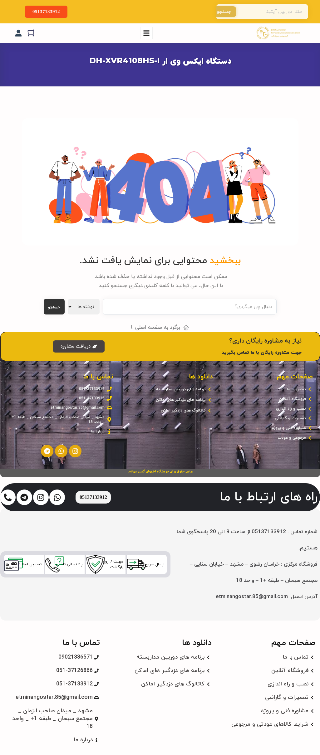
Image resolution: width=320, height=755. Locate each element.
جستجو (224, 12)
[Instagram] (75, 451)
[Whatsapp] (61, 451)
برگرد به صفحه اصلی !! (155, 327)
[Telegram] (47, 451)
